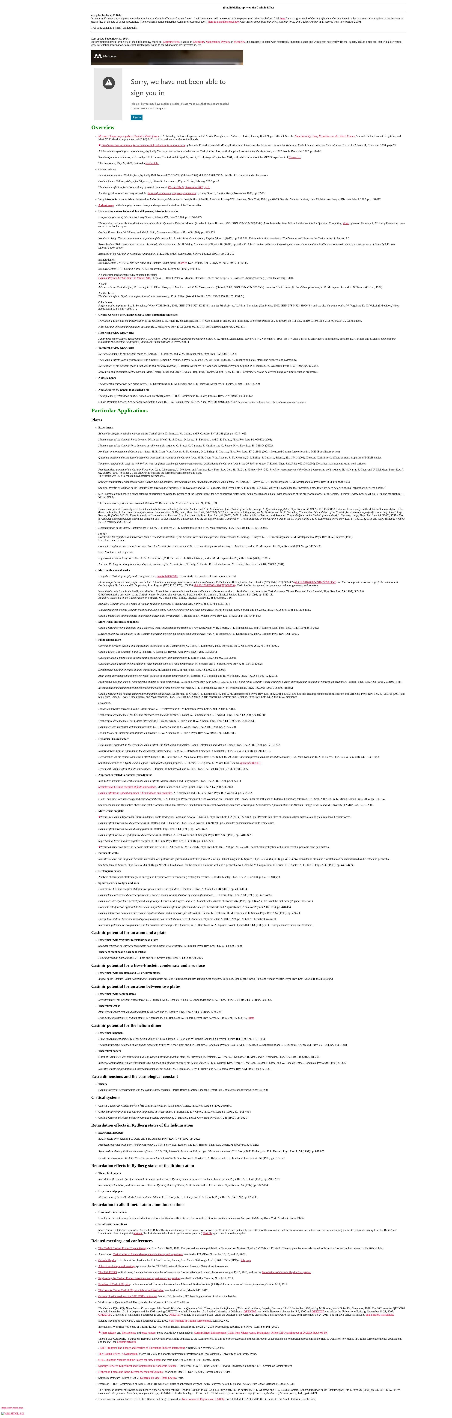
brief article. (152, 163)
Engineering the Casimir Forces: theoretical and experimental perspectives (139, 1278)
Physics (225, 41)
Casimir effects (171, 41)
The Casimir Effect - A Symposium (118, 1353)
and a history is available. (380, 1314)
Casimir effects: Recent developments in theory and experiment (148, 1254)
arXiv (183, 262)
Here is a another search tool (224, 21)
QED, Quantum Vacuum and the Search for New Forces (129, 1359)
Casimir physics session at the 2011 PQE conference (127, 1296)
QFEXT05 (250, 1311)
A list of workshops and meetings (116, 1266)
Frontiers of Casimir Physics (114, 1284)
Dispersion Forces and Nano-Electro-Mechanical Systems (130, 1371)
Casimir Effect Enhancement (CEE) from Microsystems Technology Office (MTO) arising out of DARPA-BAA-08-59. (261, 1332)
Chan (295, 157)
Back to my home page (12, 1407)
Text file (207, 1233)
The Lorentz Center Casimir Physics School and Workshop (131, 1290)
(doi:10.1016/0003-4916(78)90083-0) (215, 585)
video (346, 223)
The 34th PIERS (107, 1272)
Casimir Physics (107, 1260)
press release (148, 1332)
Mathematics (213, 41)
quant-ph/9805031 (250, 762)
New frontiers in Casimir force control (190, 1320)
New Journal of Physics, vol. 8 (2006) (203, 1399)
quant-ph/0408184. (167, 576)
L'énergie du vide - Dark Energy (158, 1377)
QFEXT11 (175, 1314)
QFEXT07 (318, 1311)
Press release (109, 1332)
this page (246, 1260)
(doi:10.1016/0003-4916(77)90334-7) (315, 582)
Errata (251, 1017)
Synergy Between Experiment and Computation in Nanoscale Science (137, 1365)
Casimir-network (126, 1341)
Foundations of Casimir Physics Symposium (286, 1272)
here (283, 18)
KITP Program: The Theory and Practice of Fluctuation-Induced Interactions (142, 1347)
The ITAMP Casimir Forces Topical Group (122, 1248)
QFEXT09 (104, 1314)
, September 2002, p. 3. (189, 187)
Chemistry (198, 41)
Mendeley (239, 41)
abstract (138, 1233)
